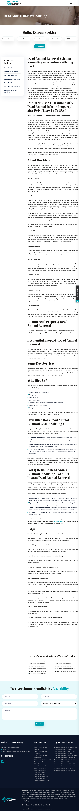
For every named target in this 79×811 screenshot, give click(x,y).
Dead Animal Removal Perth (42, 760)
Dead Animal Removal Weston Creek (65, 671)
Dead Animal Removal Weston (37, 671)
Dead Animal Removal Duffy (37, 663)
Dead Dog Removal (40, 770)
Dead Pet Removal (10, 75)
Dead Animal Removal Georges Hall (64, 758)
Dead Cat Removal (40, 768)
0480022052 (59, 521)
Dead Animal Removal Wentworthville (65, 747)
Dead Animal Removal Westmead (64, 768)
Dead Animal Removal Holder (37, 666)
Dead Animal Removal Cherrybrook (64, 770)
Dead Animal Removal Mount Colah (64, 751)
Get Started (39, 46)
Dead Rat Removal (10, 83)
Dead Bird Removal (10, 68)
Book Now (39, 724)
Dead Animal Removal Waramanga (65, 668)
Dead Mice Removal (11, 72)
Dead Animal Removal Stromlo (37, 668)
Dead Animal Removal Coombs (64, 661)
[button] (59, 702)
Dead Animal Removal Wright (37, 674)
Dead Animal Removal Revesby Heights (66, 755)
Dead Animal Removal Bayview (63, 749)
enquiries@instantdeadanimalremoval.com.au (17, 751)
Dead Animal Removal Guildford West (65, 764)
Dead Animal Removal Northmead (64, 766)
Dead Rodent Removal (12, 86)
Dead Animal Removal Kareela (63, 753)
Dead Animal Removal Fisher (63, 663)
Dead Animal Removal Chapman (38, 661)
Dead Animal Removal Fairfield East (64, 760)
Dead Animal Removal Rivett (63, 666)
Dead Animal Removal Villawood (63, 762)
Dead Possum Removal (12, 79)
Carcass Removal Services (10, 91)
